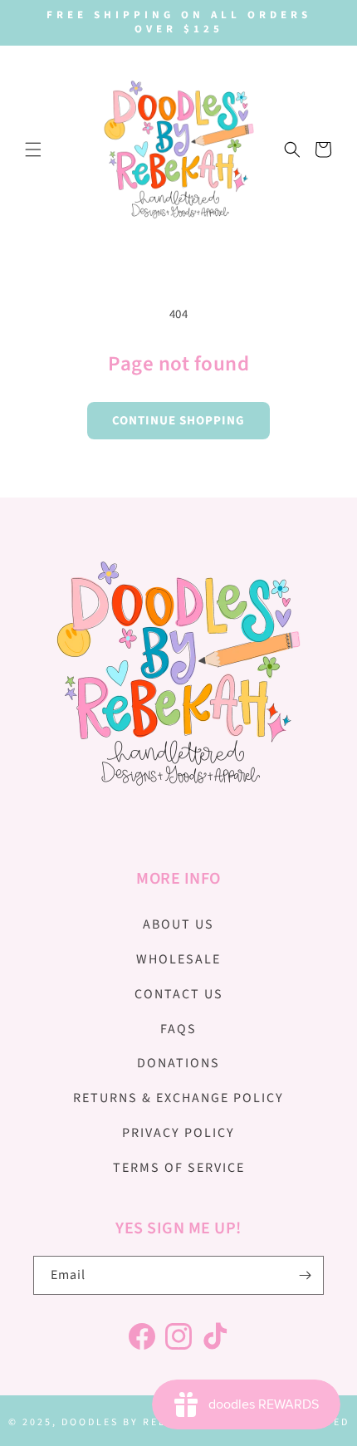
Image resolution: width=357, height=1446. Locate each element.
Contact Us (178, 994)
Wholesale (178, 959)
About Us (178, 924)
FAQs (178, 1029)
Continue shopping (178, 420)
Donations (178, 1063)
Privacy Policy (178, 1133)
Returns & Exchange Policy (178, 1098)
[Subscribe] (304, 1275)
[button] (33, 149)
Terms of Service (179, 1168)
